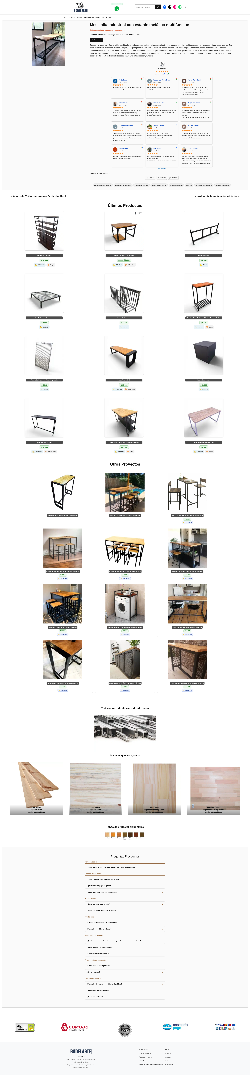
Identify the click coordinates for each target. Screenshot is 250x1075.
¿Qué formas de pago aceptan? (99, 886)
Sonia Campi (123, 148)
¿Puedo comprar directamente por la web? (103, 879)
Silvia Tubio (123, 80)
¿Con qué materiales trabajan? (98, 954)
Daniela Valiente (193, 126)
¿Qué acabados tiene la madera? (99, 947)
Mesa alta (189, 185)
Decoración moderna (141, 185)
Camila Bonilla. (158, 103)
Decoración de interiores (123, 185)
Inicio (64, 17)
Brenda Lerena (158, 126)
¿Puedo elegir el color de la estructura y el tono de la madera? (111, 867)
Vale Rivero (157, 148)
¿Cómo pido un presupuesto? (98, 966)
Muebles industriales (222, 185)
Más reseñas (162, 169)
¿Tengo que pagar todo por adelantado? (102, 892)
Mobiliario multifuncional (204, 185)
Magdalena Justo (194, 103)
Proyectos (71, 17)
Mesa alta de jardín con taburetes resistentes (216, 196)
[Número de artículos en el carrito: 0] (185, 7)
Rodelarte (162, 68)
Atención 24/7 (117, 4)
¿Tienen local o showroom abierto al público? (104, 984)
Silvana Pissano (124, 103)
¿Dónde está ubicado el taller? (98, 990)
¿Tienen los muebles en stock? (99, 929)
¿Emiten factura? (93, 972)
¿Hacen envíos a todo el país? (98, 904)
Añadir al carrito (96, 40)
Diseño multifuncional (159, 185)
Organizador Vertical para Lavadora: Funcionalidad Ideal (39, 196)
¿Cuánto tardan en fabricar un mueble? (102, 922)
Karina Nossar (193, 148)
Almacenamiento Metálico (103, 185)
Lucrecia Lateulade (126, 126)
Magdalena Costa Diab (161, 80)
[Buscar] (158, 7)
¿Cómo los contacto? (95, 997)
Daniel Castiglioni (194, 80)
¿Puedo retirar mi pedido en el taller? (101, 911)
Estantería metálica (176, 185)
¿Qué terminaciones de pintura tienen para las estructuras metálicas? (114, 941)
